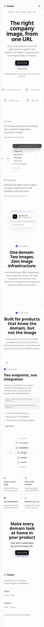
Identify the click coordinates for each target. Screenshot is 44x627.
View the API (22, 69)
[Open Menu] (39, 6)
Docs (13, 595)
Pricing (6, 595)
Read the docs (9, 426)
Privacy (13, 607)
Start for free (22, 63)
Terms (6, 607)
